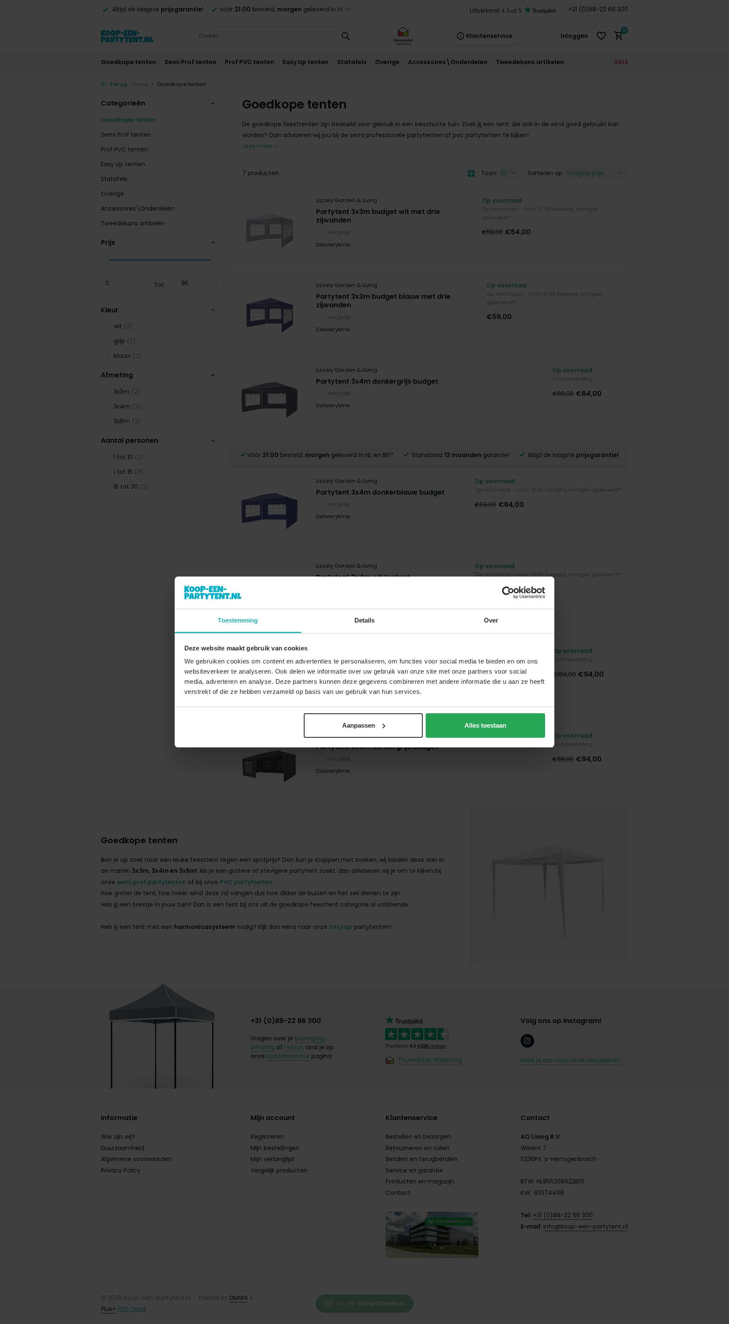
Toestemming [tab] (238, 620)
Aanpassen (358, 725)
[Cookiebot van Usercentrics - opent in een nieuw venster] (508, 592)
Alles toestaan (485, 725)
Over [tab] (491, 620)
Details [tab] (364, 620)
